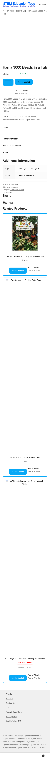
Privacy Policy (11, 716)
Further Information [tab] (10, 138)
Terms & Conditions (14, 712)
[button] (22, 90)
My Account (8, 757)
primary (9, 192)
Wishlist (9, 694)
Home (17, 10)
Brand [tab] (5, 152)
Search (25, 757)
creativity (21, 175)
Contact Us (10, 703)
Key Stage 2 (34, 168)
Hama (23, 10)
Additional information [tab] (12, 145)
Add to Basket (24, 81)
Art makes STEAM (17, 189)
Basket (38, 755)
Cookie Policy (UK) (14, 721)
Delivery (9, 707)
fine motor (30, 175)
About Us (9, 698)
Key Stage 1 (23, 168)
